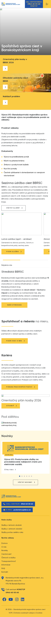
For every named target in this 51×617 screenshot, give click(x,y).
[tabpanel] (22, 48)
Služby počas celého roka (12, 532)
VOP (10, 613)
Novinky (4, 550)
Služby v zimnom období (11, 529)
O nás (3, 547)
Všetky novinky (25, 482)
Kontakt (4, 572)
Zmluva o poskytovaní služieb (16, 165)
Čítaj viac (9, 469)
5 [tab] (29, 476)
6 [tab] (31, 476)
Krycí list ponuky (10, 169)
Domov (4, 543)
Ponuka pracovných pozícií (19, 387)
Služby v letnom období (11, 525)
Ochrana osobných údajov (24, 613)
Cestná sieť (6, 554)
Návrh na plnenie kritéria (14, 161)
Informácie (5, 565)
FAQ (3, 568)
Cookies (39, 613)
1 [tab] (19, 476)
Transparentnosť (8, 561)
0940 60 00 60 (12, 592)
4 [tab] (27, 476)
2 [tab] (22, 476)
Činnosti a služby (8, 558)
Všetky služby (13, 208)
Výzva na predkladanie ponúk (16, 157)
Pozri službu (12, 251)
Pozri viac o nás (14, 341)
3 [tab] (24, 476)
